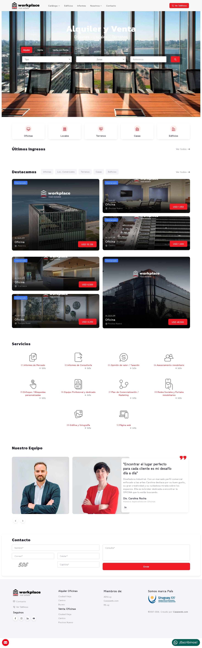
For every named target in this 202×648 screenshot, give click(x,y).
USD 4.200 (87, 321)
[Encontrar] (175, 59)
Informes (81, 5)
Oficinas (47, 171)
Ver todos (181, 149)
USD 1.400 (178, 243)
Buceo (61, 604)
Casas (99, 171)
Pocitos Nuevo (65, 622)
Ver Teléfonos (181, 5)
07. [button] (124, 394)
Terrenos (85, 171)
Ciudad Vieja (64, 596)
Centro (62, 600)
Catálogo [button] (53, 5)
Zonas (99, 59)
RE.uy (106, 604)
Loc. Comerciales (65, 171)
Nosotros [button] (95, 5)
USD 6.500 (87, 284)
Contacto (111, 5)
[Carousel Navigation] (101, 520)
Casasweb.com (111, 600)
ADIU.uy (108, 596)
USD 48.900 (178, 322)
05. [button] (33, 394)
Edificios (68, 5)
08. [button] (169, 394)
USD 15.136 (87, 244)
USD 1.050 (178, 206)
